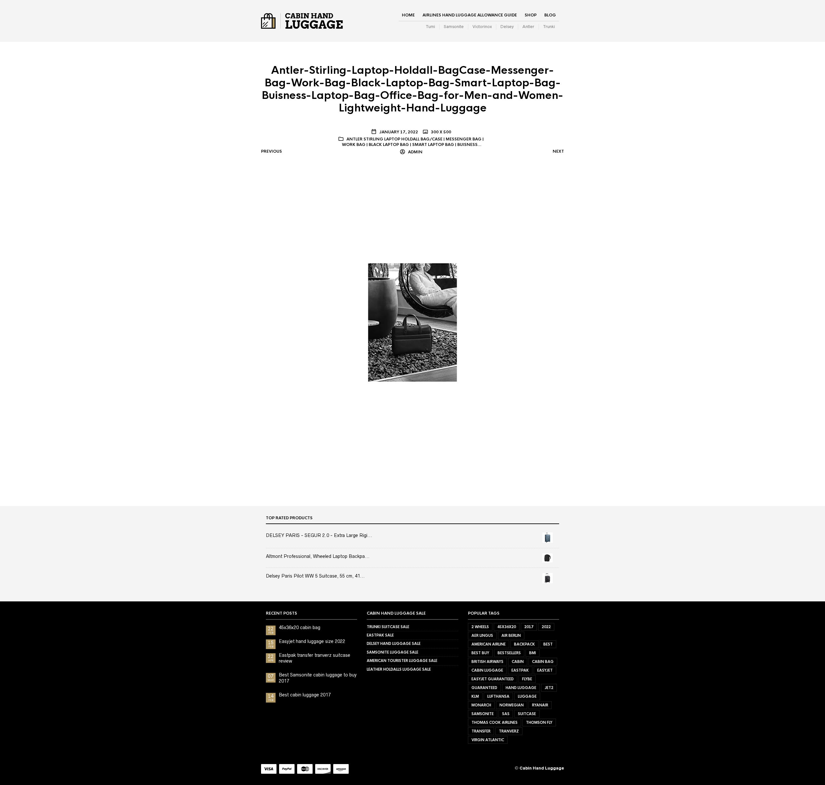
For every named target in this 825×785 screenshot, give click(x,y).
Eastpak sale (380, 635)
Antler (528, 26)
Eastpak (520, 670)
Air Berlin (511, 635)
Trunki (549, 26)
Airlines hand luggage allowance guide (469, 15)
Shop (531, 15)
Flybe (527, 679)
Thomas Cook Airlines (494, 722)
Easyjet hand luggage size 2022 (312, 641)
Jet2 (549, 687)
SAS (506, 714)
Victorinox (482, 26)
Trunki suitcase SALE (388, 627)
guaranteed (484, 687)
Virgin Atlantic (487, 740)
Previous (271, 151)
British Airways (487, 661)
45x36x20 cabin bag (299, 627)
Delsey (507, 26)
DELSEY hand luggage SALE (394, 643)
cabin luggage (487, 670)
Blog (550, 15)
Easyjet (545, 670)
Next (558, 151)
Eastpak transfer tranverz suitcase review (314, 658)
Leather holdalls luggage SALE (399, 669)
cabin (518, 661)
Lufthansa (498, 696)
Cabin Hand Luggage (541, 768)
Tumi (430, 26)
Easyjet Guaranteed (492, 679)
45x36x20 (506, 627)
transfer (480, 731)
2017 (528, 627)
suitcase (527, 714)
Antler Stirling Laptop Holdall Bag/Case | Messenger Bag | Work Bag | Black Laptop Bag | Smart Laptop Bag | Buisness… (413, 142)
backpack (524, 644)
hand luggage (521, 687)
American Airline (488, 644)
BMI (532, 653)
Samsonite (454, 26)
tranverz (509, 731)
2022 (546, 627)
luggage (527, 696)
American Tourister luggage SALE (402, 660)
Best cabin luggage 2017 (305, 694)
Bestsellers (509, 653)
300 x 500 (440, 132)
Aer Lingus (482, 635)
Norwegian (512, 705)
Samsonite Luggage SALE (392, 652)
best (548, 644)
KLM (475, 696)
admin (414, 152)
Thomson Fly (539, 722)
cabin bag (543, 661)
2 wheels (480, 627)
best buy (480, 653)
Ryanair (540, 705)
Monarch (481, 705)
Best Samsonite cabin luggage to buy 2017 (318, 677)
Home (408, 15)
